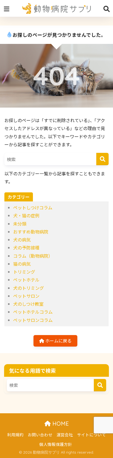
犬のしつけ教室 (28, 303)
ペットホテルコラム (33, 311)
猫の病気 (22, 263)
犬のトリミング (28, 288)
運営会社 (64, 434)
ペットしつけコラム (32, 207)
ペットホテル (26, 279)
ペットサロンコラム (33, 320)
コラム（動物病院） (33, 255)
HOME (60, 423)
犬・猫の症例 (26, 215)
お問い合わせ (40, 434)
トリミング (24, 271)
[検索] (102, 159)
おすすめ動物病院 (30, 231)
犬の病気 (22, 239)
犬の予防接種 (26, 247)
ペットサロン (26, 296)
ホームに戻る (58, 340)
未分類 (19, 223)
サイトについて (91, 434)
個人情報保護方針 (55, 444)
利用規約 (15, 434)
